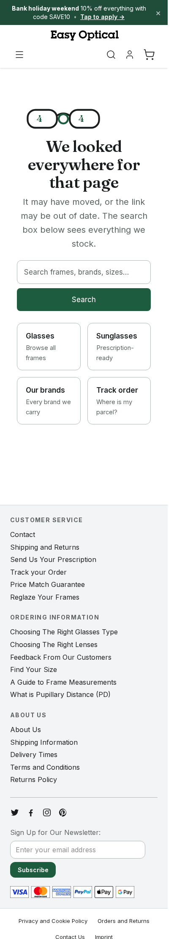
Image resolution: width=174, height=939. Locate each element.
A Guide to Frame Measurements (63, 682)
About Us (25, 729)
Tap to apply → (102, 16)
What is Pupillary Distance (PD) (60, 694)
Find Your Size (33, 669)
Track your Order (38, 572)
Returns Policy (33, 779)
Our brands (48, 401)
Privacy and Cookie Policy (53, 920)
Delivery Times (33, 754)
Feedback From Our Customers (60, 657)
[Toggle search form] (111, 54)
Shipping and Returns (44, 547)
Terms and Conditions (45, 767)
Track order (117, 401)
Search (84, 299)
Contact (22, 534)
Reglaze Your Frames (44, 597)
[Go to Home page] (84, 35)
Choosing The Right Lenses (54, 644)
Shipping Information (44, 742)
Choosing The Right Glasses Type (64, 632)
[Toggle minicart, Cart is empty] (149, 54)
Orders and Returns (124, 920)
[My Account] (129, 54)
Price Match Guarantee (47, 584)
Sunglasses (116, 346)
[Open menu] (19, 54)
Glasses (41, 346)
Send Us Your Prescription (53, 559)
